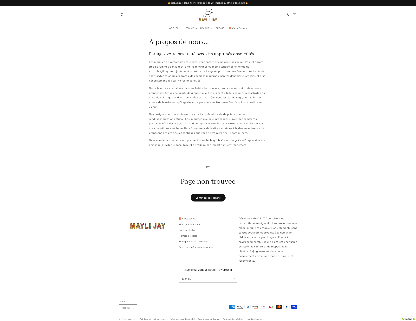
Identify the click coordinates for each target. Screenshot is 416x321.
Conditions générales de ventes (196, 247)
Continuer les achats (208, 197)
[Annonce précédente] (119, 3)
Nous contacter (187, 230)
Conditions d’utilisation (208, 319)
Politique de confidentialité (193, 241)
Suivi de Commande (189, 224)
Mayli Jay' (131, 319)
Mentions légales (188, 235)
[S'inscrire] (233, 279)
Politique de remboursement (153, 319)
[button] (122, 14)
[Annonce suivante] (296, 3)
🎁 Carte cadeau (187, 218)
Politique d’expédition (233, 319)
